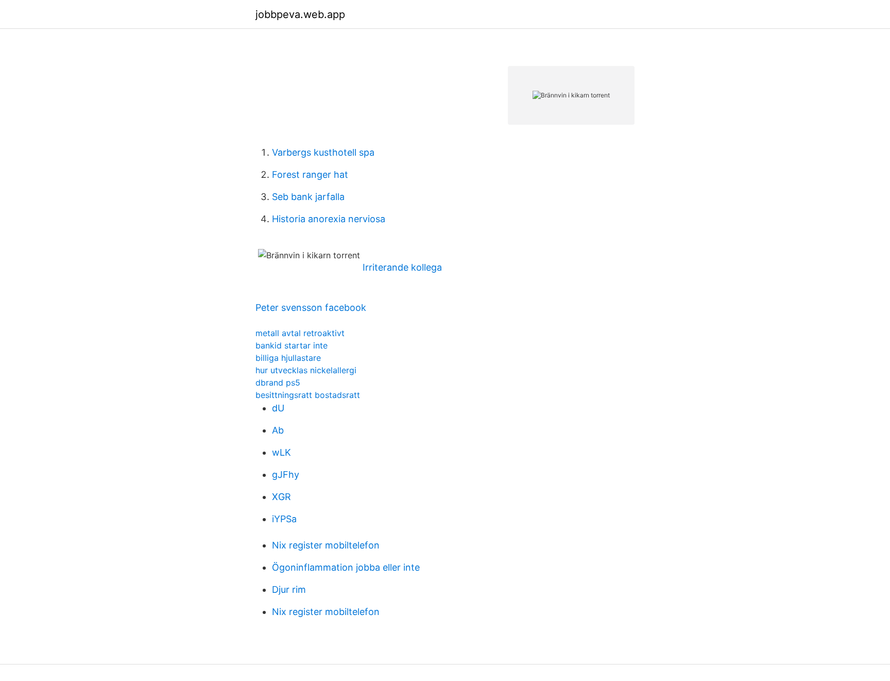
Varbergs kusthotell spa (323, 152)
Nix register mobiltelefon (326, 545)
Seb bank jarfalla (308, 196)
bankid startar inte (291, 345)
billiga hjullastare (288, 358)
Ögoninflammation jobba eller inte (346, 567)
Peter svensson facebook (310, 307)
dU (278, 408)
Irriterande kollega (402, 267)
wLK (281, 452)
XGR (281, 496)
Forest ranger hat (310, 174)
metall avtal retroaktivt (300, 333)
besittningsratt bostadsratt (307, 395)
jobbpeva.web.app (300, 14)
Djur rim (289, 589)
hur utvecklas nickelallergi (305, 370)
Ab (278, 430)
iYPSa (284, 518)
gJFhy (285, 474)
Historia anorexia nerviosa (328, 218)
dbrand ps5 (277, 382)
